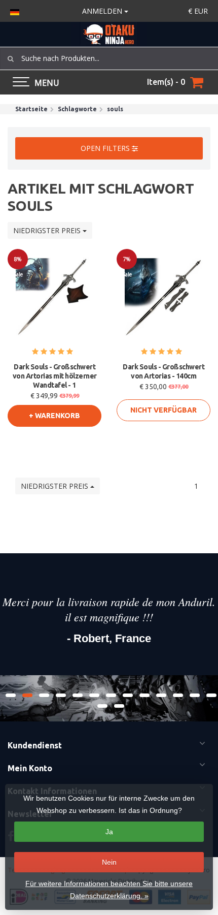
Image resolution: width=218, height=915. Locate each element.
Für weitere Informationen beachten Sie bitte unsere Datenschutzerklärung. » (109, 889)
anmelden (103, 11)
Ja (109, 832)
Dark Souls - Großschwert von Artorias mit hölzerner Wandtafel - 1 (55, 376)
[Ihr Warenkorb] (196, 82)
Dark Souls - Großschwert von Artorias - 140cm (163, 371)
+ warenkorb (54, 416)
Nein (109, 862)
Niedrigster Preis (48, 230)
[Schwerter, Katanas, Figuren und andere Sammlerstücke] (109, 34)
